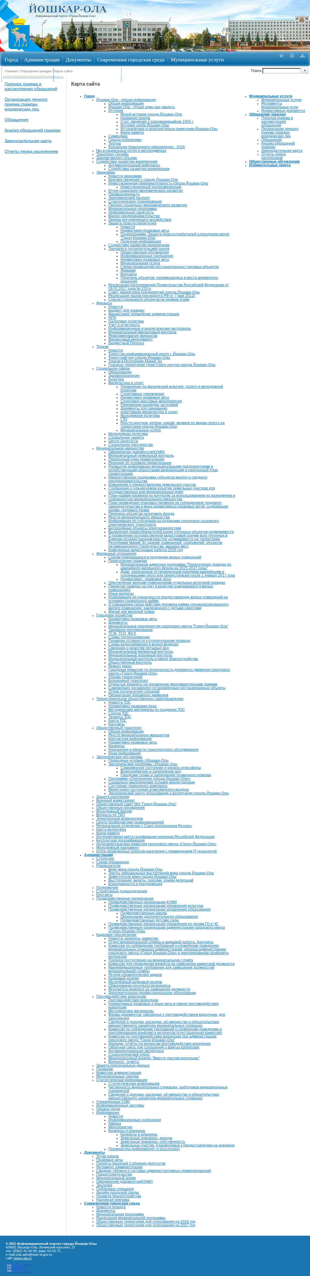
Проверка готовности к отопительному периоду (149, 641)
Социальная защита (126, 437)
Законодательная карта (28, 140)
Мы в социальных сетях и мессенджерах (131, 150)
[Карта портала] (302, 58)
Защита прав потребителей (132, 223)
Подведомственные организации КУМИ (142, 902)
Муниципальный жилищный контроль (140, 651)
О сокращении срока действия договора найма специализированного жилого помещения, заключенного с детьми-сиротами (168, 606)
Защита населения (112, 797)
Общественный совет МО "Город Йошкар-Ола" (136, 804)
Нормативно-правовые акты (144, 230)
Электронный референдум (119, 818)
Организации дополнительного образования (159, 916)
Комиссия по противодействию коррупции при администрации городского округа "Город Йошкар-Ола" (162, 1038)
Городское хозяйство (114, 615)
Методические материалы (131, 1011)
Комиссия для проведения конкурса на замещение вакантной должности (171, 964)
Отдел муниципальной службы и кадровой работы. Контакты (160, 942)
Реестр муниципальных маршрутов (138, 735)
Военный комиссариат (115, 800)
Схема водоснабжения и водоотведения (143, 644)
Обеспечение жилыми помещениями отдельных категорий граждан (166, 582)
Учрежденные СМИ (113, 1102)
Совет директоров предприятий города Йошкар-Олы (154, 292)
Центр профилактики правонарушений (130, 822)
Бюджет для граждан (126, 310)
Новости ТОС (119, 702)
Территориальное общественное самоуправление (139, 699)
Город (11, 59)
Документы (78, 59)
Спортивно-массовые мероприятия (151, 401)
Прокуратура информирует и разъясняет (144, 1149)
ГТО (123, 419)
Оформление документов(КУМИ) (136, 452)
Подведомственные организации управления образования (159, 909)
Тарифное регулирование (130, 630)
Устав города (107, 1156)
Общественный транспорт (119, 728)
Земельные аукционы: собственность (152, 1141)
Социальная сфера (113, 368)
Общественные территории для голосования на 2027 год (145, 1225)
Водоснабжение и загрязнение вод (150, 771)
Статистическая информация (121, 1080)
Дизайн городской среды (117, 1192)
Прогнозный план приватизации (136, 459)
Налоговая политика (126, 321)
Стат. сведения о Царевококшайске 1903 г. (157, 121)
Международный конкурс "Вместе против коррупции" (154, 1058)
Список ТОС (118, 713)
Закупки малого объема (116, 158)
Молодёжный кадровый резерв (135, 982)
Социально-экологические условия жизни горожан (151, 782)
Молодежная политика (128, 434)
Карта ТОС (117, 720)
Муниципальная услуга (140, 263)
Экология (104, 1185)
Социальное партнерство (130, 445)
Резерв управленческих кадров (135, 975)
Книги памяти (132, 132)
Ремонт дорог (120, 666)
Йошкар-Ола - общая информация (126, 100)
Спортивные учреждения (142, 394)
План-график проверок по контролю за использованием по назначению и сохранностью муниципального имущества (171, 497)
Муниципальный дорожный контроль (140, 655)
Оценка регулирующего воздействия (139, 219)
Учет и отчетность (124, 325)
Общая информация (126, 103)
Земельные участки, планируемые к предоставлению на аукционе (177, 1145)
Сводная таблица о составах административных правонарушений (153, 1171)
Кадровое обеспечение (116, 935)
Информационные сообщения (146, 256)
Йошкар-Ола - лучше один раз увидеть (141, 107)
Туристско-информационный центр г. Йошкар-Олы (151, 354)
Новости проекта (111, 1207)
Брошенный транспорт (128, 680)
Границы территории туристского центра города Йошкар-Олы (162, 365)
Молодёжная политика (140, 415)
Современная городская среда (131, 59)
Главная (11, 71)
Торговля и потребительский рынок (138, 248)
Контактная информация (130, 739)
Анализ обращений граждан (33, 130)
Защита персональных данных (123, 1065)
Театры (114, 143)
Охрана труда (108, 1109)
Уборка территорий (125, 677)
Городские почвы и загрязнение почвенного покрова (165, 775)
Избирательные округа (149, 75)
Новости (127, 227)
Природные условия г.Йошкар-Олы (138, 760)
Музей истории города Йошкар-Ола (151, 114)
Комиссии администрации (118, 1073)
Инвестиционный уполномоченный (150, 187)
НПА (112, 317)
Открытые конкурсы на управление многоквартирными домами (162, 684)
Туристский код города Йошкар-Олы (139, 357)
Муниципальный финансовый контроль (142, 332)
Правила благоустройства (118, 1196)
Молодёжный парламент (117, 847)
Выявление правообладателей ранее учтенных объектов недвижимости (171, 532)
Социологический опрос (129, 1054)
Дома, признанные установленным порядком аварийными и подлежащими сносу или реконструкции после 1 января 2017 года (177, 573)
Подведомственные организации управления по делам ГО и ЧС (163, 924)
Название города (135, 118)
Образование (120, 372)
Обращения (16, 119)
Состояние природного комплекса (137, 786)
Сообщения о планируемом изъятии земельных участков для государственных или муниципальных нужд (161, 490)
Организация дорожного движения (138, 695)
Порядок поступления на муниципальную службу (150, 960)
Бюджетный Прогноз (126, 343)
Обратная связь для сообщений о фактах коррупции (153, 1047)
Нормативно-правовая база (132, 706)
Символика (117, 136)
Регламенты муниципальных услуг (279, 105)
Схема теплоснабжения (129, 637)
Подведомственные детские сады (149, 920)
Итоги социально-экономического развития (145, 190)
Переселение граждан (127, 561)
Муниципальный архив (116, 1178)
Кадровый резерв (123, 978)
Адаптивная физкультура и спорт (149, 412)
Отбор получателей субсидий (134, 691)
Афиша (114, 1123)
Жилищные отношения (116, 553)
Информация (107, 1112)
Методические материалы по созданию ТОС (146, 710)
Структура (105, 858)
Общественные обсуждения (87, 75)
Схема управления (112, 862)
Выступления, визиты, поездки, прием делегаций (150, 880)
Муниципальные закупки (117, 1076)
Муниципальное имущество (120, 448)
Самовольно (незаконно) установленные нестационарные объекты (167, 688)
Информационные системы (120, 1105)
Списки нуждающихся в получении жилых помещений (154, 557)
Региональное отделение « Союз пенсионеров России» (144, 826)
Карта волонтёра (111, 829)
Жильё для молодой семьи (131, 611)
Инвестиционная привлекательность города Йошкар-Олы (158, 183)
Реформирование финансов (132, 336)
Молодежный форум (114, 811)
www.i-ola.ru (22, 1258)
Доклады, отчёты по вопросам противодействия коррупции (159, 1043)
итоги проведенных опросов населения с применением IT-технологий (156, 851)
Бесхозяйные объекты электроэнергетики (144, 528)
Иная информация (124, 753)
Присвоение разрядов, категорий (149, 405)
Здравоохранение (124, 376)
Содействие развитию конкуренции (126, 161)
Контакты (128, 274)
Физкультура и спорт (126, 383)
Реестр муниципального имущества (139, 517)
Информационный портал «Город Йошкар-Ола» (65, 16)
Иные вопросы (121, 593)
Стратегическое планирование (135, 201)
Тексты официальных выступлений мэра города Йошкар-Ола (161, 873)
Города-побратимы (125, 140)
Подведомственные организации (124, 898)
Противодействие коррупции (121, 996)
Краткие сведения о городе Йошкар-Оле (143, 180)
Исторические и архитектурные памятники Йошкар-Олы (169, 129)
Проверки (104, 1069)
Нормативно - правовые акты (145, 579)
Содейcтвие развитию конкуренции (139, 169)
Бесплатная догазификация (120, 840)
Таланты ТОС (119, 717)
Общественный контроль (130, 662)
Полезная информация (140, 241)
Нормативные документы (283, 111)
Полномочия (107, 887)
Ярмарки (128, 270)
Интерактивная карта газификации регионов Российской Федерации (155, 837)
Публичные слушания (115, 1189)
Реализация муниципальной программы (131, 1218)
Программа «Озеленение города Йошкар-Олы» (149, 778)
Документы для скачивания (143, 408)
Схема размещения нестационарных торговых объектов (169, 267)
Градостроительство (114, 1174)
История (115, 111)
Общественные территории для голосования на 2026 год (145, 1221)
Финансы (104, 303)
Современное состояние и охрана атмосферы (160, 768)
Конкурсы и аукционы (126, 1131)
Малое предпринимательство (134, 216)
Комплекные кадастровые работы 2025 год (145, 550)
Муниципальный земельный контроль (141, 455)
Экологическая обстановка (119, 757)
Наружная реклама (112, 1200)
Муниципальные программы (132, 209)
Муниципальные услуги (197, 59)
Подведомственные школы (143, 913)
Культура (116, 379)
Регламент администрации (119, 1167)
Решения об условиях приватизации (139, 463)
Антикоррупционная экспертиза (136, 1051)
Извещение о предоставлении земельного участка (152, 484)
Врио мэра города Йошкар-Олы (135, 869)
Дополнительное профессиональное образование (152, 993)
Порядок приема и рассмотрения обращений (31, 86)
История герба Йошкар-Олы (144, 125)
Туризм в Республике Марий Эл (135, 361)
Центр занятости (123, 441)
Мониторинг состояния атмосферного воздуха (148, 789)
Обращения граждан (27, 75)
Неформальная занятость (131, 212)
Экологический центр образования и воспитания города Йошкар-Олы (168, 793)
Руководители (108, 866)
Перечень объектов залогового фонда (141, 513)
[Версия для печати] (292, 58)
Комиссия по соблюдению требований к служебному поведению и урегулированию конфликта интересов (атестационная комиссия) (165, 1031)
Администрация (42, 59)
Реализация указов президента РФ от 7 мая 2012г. (152, 296)
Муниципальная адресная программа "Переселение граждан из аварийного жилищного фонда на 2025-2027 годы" (175, 566)
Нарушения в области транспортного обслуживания (153, 749)
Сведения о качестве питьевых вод (138, 648)
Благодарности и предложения (135, 884)
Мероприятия (120, 1127)
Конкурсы (116, 746)
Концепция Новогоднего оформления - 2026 (146, 147)
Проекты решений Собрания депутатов (130, 1163)
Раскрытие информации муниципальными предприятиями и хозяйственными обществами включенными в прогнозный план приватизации (163, 470)
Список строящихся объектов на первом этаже (149, 299)
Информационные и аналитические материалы (149, 328)
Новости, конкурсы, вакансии (133, 938)
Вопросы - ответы (123, 1062)
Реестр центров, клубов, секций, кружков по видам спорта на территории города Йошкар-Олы (172, 424)
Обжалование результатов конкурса (139, 985)
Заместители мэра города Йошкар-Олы (142, 876)
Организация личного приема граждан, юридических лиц (26, 104)
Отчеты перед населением (31, 151)
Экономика (105, 172)
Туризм (102, 346)
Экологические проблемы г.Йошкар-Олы (142, 764)
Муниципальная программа (120, 1214)
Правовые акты (109, 1160)
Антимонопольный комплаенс (134, 165)
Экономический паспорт (129, 198)
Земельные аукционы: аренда (146, 1138)
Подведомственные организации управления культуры (155, 906)
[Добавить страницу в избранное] (281, 58)
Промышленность (124, 194)
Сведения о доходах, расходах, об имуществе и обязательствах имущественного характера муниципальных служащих (163, 1023)
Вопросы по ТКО (110, 815)
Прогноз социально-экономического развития (147, 205)
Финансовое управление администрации (143, 314)
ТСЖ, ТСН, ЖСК (122, 633)
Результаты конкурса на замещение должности (149, 989)
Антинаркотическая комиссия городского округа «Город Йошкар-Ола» (156, 844)
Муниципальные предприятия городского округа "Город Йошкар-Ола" (168, 626)
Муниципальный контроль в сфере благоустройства (153, 659)
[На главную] (19, 49)
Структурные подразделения (121, 891)
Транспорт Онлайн (112, 154)
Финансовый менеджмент (130, 339)
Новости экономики (125, 176)
